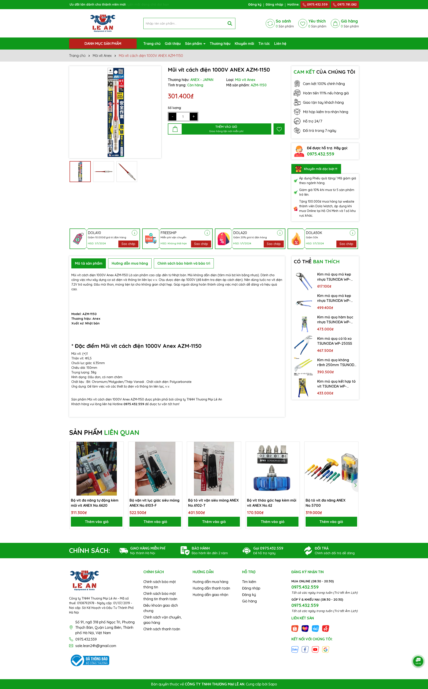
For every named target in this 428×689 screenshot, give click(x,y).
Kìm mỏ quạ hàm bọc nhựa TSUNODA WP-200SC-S (335, 320)
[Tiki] (315, 628)
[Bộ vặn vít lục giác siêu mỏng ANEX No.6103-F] (155, 469)
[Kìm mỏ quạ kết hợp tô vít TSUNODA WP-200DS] (303, 388)
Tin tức (264, 43)
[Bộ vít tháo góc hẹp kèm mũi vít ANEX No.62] (273, 469)
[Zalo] (294, 649)
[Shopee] (294, 628)
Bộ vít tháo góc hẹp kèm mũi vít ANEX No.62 (271, 502)
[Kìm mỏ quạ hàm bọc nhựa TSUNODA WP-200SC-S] (303, 323)
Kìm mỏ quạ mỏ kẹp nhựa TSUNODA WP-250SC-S (334, 298)
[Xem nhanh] (118, 462)
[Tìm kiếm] (229, 23)
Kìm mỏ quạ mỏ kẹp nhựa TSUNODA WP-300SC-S (334, 277)
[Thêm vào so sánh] (118, 454)
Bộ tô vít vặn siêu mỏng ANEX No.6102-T (213, 502)
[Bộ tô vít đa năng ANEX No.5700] (331, 469)
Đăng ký (254, 4)
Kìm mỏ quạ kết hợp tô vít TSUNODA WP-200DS (336, 384)
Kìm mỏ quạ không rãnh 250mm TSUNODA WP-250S (336, 362)
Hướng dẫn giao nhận (210, 594)
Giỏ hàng (249, 601)
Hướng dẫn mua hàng (210, 581)
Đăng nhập (274, 4)
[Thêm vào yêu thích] (279, 129)
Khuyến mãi (244, 43)
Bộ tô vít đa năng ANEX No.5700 (326, 502)
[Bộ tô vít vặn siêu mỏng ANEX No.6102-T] (214, 469)
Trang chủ (151, 43)
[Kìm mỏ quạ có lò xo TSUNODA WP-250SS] (303, 345)
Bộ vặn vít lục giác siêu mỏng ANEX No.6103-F (154, 502)
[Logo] (102, 23)
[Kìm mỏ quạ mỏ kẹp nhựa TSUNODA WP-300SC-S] (303, 281)
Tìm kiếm (249, 581)
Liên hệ (280, 43)
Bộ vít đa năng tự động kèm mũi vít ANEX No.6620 (94, 502)
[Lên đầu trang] (418, 648)
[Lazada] (305, 628)
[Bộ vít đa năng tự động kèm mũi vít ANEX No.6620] (96, 469)
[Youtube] (315, 649)
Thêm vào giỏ (97, 521)
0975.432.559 (316, 4)
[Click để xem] (115, 112)
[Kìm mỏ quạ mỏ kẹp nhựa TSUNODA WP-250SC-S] (303, 302)
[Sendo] (325, 628)
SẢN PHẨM (104, 432)
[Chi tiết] (134, 233)
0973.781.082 (346, 4)
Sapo (272, 684)
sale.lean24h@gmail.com (95, 645)
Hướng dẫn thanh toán (211, 588)
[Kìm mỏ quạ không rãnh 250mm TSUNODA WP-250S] (303, 366)
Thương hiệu (220, 43)
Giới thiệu (173, 43)
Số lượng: (174, 108)
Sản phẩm (194, 43)
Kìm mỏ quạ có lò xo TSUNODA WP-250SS (334, 341)
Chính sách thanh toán (161, 629)
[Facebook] (305, 649)
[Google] (325, 649)
